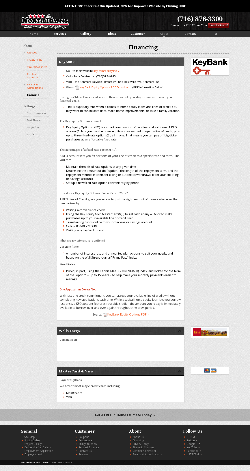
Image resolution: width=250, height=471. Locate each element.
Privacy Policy (34, 67)
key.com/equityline (105, 78)
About (99, 40)
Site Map (29, 444)
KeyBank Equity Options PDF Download (104, 94)
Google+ (192, 451)
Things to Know (88, 451)
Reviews (83, 461)
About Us (32, 60)
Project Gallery (33, 451)
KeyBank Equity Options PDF (126, 322)
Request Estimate (89, 455)
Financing (33, 102)
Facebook (193, 458)
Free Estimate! (219, 25)
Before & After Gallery (37, 455)
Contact (151, 40)
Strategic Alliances (37, 74)
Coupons (84, 444)
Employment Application (38, 458)
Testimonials (86, 448)
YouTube (192, 455)
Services (99, 34)
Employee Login (33, 461)
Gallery (151, 34)
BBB (190, 444)
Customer (46, 40)
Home (46, 34)
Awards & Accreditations (35, 93)
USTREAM (193, 461)
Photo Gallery (32, 448)
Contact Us (178, 25)
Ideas (203, 34)
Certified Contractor (33, 83)
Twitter (191, 448)
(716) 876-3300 (200, 19)
